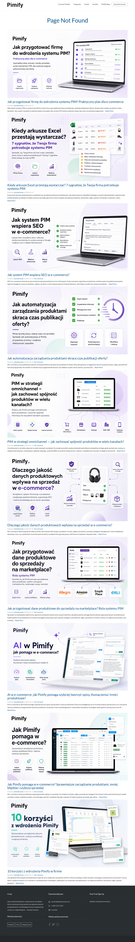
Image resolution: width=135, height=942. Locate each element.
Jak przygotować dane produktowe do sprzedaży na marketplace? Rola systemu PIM (65, 608)
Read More (109, 111)
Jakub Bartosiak (18, 105)
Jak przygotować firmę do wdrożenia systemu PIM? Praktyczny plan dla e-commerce (65, 102)
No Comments (38, 278)
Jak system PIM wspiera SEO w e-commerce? (38, 275)
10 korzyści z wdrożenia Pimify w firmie (34, 871)
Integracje (77, 4)
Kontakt (95, 4)
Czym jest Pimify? (64, 4)
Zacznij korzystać (119, 4)
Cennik (86, 4)
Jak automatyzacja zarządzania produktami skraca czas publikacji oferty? (57, 358)
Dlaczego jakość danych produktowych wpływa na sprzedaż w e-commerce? (59, 525)
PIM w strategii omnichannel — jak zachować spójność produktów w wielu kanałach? (65, 441)
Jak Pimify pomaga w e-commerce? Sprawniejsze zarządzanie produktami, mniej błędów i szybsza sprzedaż (62, 786)
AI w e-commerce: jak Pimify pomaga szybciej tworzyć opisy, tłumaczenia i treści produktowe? (62, 696)
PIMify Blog (105, 4)
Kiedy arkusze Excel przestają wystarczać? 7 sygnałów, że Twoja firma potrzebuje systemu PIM (63, 186)
